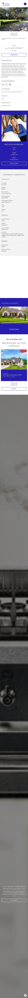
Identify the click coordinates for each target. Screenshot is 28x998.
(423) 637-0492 (14, 154)
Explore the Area (14, 329)
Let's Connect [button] (14, 900)
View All (14, 388)
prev (12, 34)
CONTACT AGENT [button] (14, 163)
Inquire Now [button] (14, 54)
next (15, 34)
